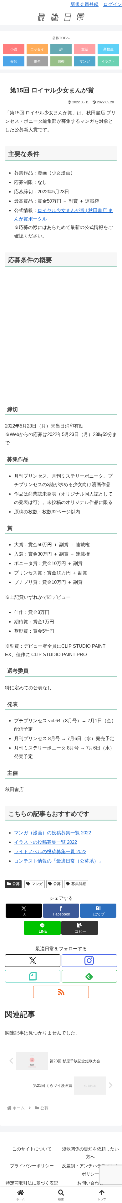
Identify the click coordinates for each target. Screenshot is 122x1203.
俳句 (37, 61)
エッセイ (37, 49)
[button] (79, 928)
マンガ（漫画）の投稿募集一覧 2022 (52, 832)
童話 (84, 49)
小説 (13, 49)
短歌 (13, 61)
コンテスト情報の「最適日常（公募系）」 (58, 860)
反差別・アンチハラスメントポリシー (90, 1169)
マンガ (84, 61)
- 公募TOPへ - (61, 38)
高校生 (108, 49)
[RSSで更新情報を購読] (61, 992)
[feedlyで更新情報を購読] (89, 976)
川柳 (61, 61)
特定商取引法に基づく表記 (32, 1182)
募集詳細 (78, 884)
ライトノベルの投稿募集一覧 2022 (50, 851)
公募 (16, 884)
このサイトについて (32, 1148)
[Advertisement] (61, 336)
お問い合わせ (90, 1182)
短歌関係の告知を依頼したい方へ (90, 1152)
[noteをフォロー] (32, 976)
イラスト (108, 61)
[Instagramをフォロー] (89, 960)
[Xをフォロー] (32, 960)
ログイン (112, 4)
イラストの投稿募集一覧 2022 (45, 842)
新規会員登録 (84, 4)
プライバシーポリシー (32, 1165)
